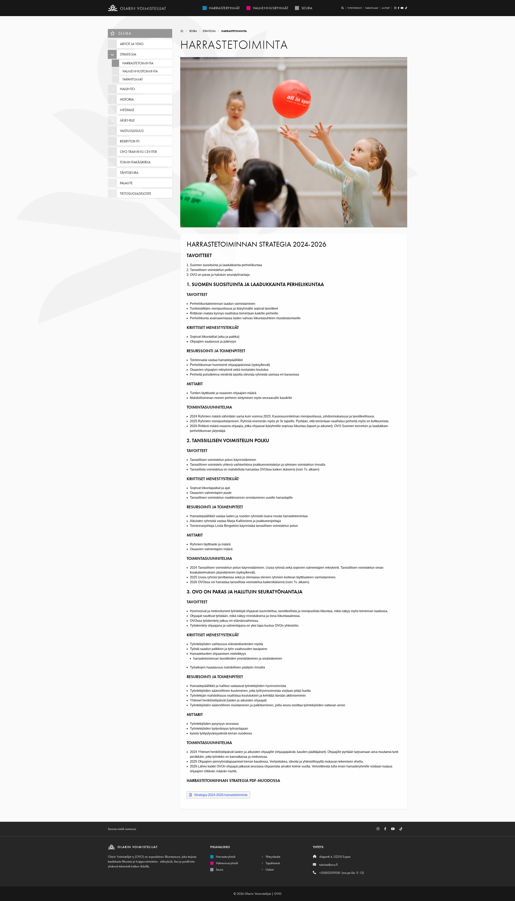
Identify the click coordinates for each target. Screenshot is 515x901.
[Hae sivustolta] (342, 8)
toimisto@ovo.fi (328, 865)
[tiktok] (405, 8)
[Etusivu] (181, 31)
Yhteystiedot (354, 8)
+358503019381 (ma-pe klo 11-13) (341, 873)
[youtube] (402, 8)
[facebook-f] (398, 8)
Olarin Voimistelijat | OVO (263, 894)
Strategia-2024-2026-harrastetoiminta (220, 795)
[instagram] (395, 8)
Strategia (209, 31)
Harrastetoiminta (234, 31)
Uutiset (386, 8)
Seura (124, 33)
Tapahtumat (371, 8)
